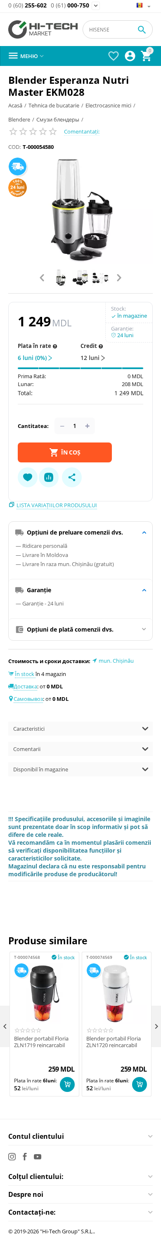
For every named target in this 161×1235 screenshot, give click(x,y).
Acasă (15, 105)
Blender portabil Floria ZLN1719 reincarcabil (41, 1042)
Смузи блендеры (57, 119)
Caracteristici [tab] (29, 728)
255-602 (27, 5)
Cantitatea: (33, 426)
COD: (14, 147)
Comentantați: (81, 131)
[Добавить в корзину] (67, 1084)
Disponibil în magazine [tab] (40, 769)
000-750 (70, 5)
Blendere (19, 119)
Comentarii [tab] (26, 749)
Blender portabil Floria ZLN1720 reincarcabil (113, 1042)
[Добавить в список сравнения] (49, 477)
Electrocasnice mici (108, 105)
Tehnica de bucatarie (53, 105)
